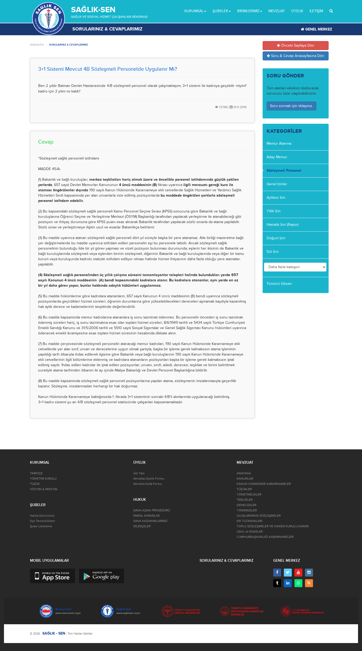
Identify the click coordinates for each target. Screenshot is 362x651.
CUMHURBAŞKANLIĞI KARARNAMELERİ (265, 537)
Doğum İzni (276, 238)
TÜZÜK (35, 484)
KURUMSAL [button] (194, 11)
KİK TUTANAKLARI (249, 521)
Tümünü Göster (279, 283)
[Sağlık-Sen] (48, 18)
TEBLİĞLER (245, 500)
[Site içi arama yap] (331, 11)
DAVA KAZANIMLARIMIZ (150, 521)
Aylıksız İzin (276, 197)
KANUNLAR (245, 479)
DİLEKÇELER (142, 526)
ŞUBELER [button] (220, 11)
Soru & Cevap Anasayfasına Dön (297, 56)
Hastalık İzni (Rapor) (282, 224)
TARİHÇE (36, 473)
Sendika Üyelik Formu (148, 479)
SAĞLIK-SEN (93, 9)
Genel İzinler (277, 184)
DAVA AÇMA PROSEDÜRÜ (151, 510)
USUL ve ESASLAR (250, 532)
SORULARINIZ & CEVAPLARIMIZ (68, 44)
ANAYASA (244, 473)
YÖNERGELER (247, 510)
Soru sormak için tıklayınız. (291, 106)
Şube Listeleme (41, 526)
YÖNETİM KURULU (43, 479)
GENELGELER (246, 505)
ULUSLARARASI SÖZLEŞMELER (259, 516)
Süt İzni (273, 251)
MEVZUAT (276, 11)
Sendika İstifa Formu (147, 484)
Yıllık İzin (274, 211)
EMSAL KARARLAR (146, 516)
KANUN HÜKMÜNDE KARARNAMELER (264, 484)
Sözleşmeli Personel (284, 170)
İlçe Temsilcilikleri (42, 521)
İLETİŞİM (316, 11)
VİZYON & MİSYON (44, 489)
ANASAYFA (37, 44)
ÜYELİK (297, 11)
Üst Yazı (139, 473)
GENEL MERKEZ (318, 29)
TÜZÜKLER (244, 489)
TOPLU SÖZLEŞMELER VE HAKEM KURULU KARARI (273, 526)
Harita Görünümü (42, 516)
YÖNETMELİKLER (249, 495)
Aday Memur (277, 157)
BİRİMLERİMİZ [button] (248, 11)
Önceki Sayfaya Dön (297, 45)
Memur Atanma (279, 143)
